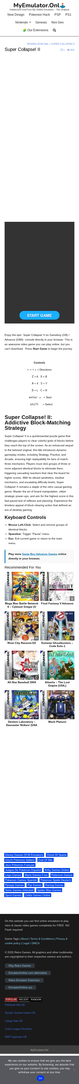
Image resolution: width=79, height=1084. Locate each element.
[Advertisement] (39, 98)
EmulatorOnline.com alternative (28, 973)
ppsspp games (14, 885)
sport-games (13, 895)
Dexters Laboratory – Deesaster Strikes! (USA (21, 723)
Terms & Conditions (42, 938)
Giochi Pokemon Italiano (20, 859)
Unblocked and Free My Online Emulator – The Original (39, 9)
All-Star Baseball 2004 (21, 682)
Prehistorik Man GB (15, 1004)
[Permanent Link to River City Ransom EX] (22, 625)
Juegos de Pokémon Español (23, 870)
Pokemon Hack (39, 14)
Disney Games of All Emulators (24, 854)
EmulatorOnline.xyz (20, 987)
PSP (57, 14)
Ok (40, 1078)
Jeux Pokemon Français (20, 864)
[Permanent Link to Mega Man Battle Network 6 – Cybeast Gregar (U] (22, 586)
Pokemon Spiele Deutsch (55, 880)
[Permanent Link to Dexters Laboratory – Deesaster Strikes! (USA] (22, 704)
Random (36, 999)
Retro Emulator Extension (24, 980)
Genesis (41, 22)
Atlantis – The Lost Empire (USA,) (57, 684)
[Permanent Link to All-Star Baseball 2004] (22, 665)
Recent (24, 999)
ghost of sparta (57, 854)
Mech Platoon (57, 721)
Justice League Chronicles (18, 1028)
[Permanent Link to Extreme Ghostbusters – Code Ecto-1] (57, 625)
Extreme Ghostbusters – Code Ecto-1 (57, 644)
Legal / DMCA (31, 943)
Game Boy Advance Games (39, 554)
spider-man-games (49, 890)
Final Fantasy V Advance (57, 603)
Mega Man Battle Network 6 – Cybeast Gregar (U (21, 605)
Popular (11, 999)
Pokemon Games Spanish (21, 880)
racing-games (54, 885)
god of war (45, 859)
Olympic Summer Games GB (20, 1012)
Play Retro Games (20, 965)
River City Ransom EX (21, 642)
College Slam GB (14, 1020)
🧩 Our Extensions (35, 30)
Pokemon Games (61, 875)
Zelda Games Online (37, 895)
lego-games (13, 875)
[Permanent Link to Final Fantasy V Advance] (57, 586)
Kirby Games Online (57, 870)
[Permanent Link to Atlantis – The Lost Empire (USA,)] (57, 665)
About (25, 938)
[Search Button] (54, 30)
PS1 (68, 14)
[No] (74, 1070)
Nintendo (21, 22)
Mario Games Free (36, 875)
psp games (34, 885)
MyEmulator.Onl (38, 44)
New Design (15, 14)
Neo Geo (57, 22)
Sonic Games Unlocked (19, 890)
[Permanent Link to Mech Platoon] (57, 704)
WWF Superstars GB (16, 1036)
